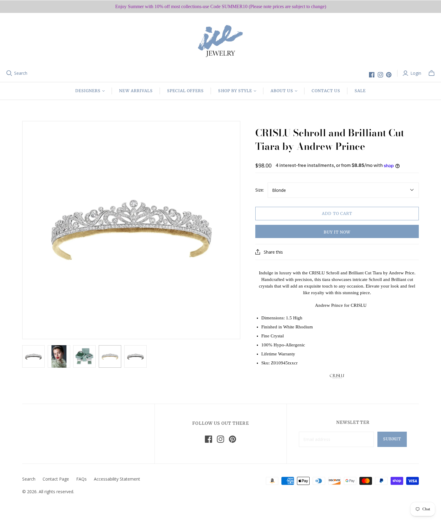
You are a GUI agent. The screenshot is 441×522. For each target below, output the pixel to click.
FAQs (81, 479)
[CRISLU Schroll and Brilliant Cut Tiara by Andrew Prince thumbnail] (33, 356)
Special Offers (185, 90)
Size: (259, 190)
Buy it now (337, 232)
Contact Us (326, 90)
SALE (360, 90)
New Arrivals (135, 90)
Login (415, 73)
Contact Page (56, 479)
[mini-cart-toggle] (431, 73)
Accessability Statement (117, 479)
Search (20, 73)
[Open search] (9, 73)
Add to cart (337, 213)
